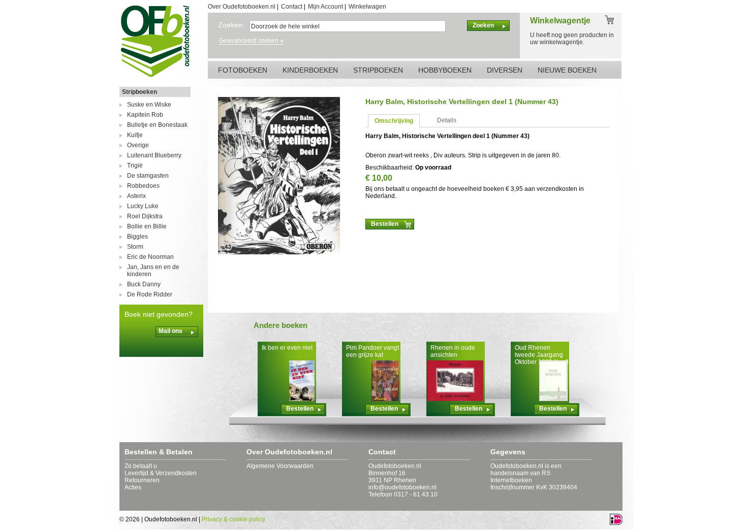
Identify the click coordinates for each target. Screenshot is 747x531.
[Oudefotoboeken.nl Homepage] (155, 76)
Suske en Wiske (149, 104)
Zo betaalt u (140, 466)
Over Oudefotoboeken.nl (241, 6)
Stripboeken (139, 91)
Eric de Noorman (150, 256)
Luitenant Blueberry (154, 155)
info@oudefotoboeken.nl (402, 487)
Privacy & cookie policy (233, 519)
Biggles (137, 236)
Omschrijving (394, 120)
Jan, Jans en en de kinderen (153, 270)
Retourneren (142, 480)
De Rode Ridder (149, 294)
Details (446, 120)
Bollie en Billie (147, 226)
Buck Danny (144, 284)
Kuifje (135, 135)
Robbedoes (143, 185)
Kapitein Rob (145, 114)
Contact (291, 6)
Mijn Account (325, 6)
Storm (135, 246)
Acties (132, 487)
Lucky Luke (143, 206)
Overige (138, 145)
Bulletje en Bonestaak (157, 124)
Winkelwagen (367, 6)
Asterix (136, 196)
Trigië (135, 165)
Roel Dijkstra (145, 216)
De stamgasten (148, 175)
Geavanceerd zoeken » (251, 40)
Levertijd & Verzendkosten (160, 473)
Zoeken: (231, 25)
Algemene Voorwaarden (280, 466)
